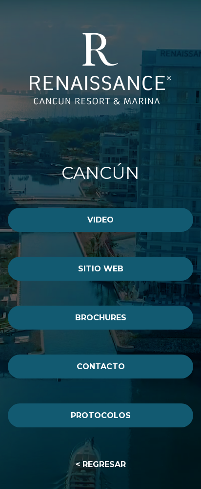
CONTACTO (101, 366)
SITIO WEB (100, 268)
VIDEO (100, 219)
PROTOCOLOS (101, 415)
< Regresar (101, 464)
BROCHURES (100, 317)
